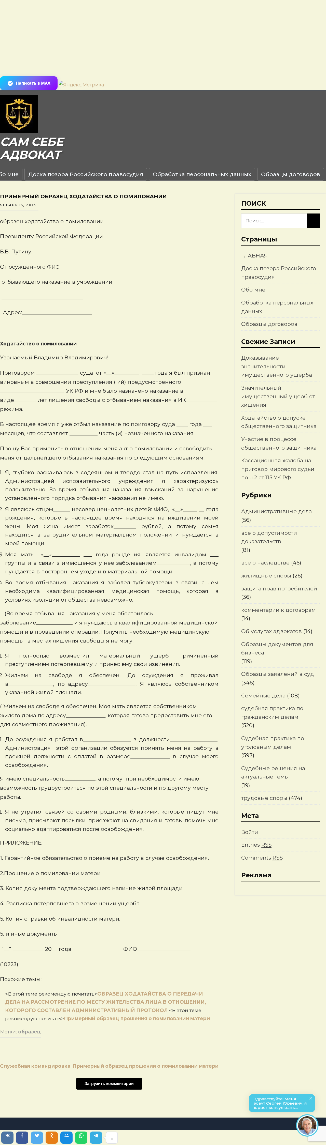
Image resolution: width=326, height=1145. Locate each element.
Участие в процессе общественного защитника (279, 443)
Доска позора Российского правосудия (85, 174)
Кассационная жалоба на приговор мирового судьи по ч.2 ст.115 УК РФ (277, 469)
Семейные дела (263, 695)
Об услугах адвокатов (271, 631)
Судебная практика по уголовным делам (272, 742)
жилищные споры (266, 575)
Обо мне (253, 289)
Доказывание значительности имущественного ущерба (276, 366)
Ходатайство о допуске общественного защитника (279, 422)
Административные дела (276, 511)
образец (29, 1032)
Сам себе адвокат (31, 148)
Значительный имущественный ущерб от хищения (278, 396)
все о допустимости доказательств (269, 537)
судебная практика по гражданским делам (272, 712)
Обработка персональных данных (202, 174)
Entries (256, 845)
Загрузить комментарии (109, 1083)
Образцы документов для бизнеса (277, 648)
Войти (249, 832)
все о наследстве (265, 562)
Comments (262, 857)
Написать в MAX (33, 83)
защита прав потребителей (279, 588)
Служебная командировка (35, 1066)
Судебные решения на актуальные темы (273, 772)
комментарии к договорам (278, 610)
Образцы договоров (290, 174)
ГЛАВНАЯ (254, 255)
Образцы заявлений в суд (277, 674)
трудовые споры (264, 798)
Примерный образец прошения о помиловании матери (137, 1018)
